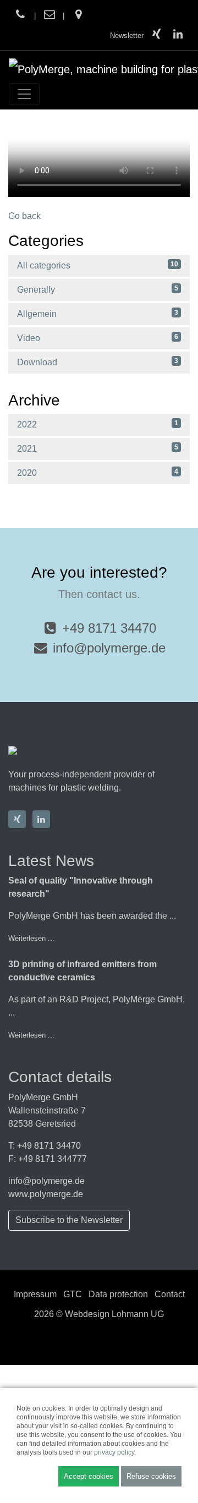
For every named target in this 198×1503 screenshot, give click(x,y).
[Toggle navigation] (24, 94)
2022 (97, 424)
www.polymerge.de (45, 1194)
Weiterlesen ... (31, 938)
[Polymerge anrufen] (20, 16)
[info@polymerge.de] (49, 16)
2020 (97, 473)
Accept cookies (88, 1476)
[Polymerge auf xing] (157, 35)
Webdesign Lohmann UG (114, 1314)
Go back (24, 216)
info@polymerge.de (109, 647)
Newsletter (127, 35)
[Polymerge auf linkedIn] (177, 35)
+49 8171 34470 (109, 628)
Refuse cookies (151, 1476)
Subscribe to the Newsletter (69, 1220)
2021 (97, 448)
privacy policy (114, 1452)
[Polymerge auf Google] (78, 16)
